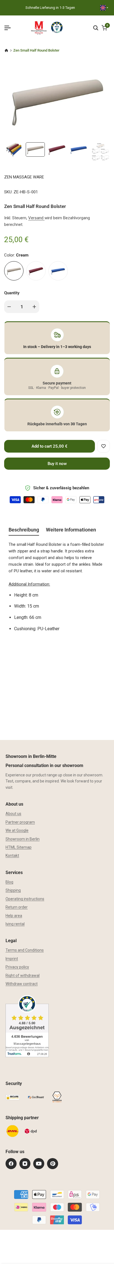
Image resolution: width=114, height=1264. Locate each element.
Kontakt (12, 855)
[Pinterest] (52, 1163)
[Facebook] (11, 1163)
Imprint (12, 958)
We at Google (17, 830)
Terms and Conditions (25, 950)
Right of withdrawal (23, 975)
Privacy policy (17, 967)
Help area (14, 915)
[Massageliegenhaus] (6, 50)
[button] (103, 446)
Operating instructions (25, 899)
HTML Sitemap (19, 847)
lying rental (15, 924)
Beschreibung (24, 530)
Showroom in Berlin (23, 839)
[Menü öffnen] (9, 27)
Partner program (20, 822)
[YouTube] (38, 1163)
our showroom (89, 775)
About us (13, 813)
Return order (17, 907)
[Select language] (104, 7)
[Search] (95, 27)
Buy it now (57, 463)
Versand (36, 217)
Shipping (13, 890)
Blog (9, 882)
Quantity (11, 292)
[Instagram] (24, 1163)
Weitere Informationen (71, 530)
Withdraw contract (22, 984)
